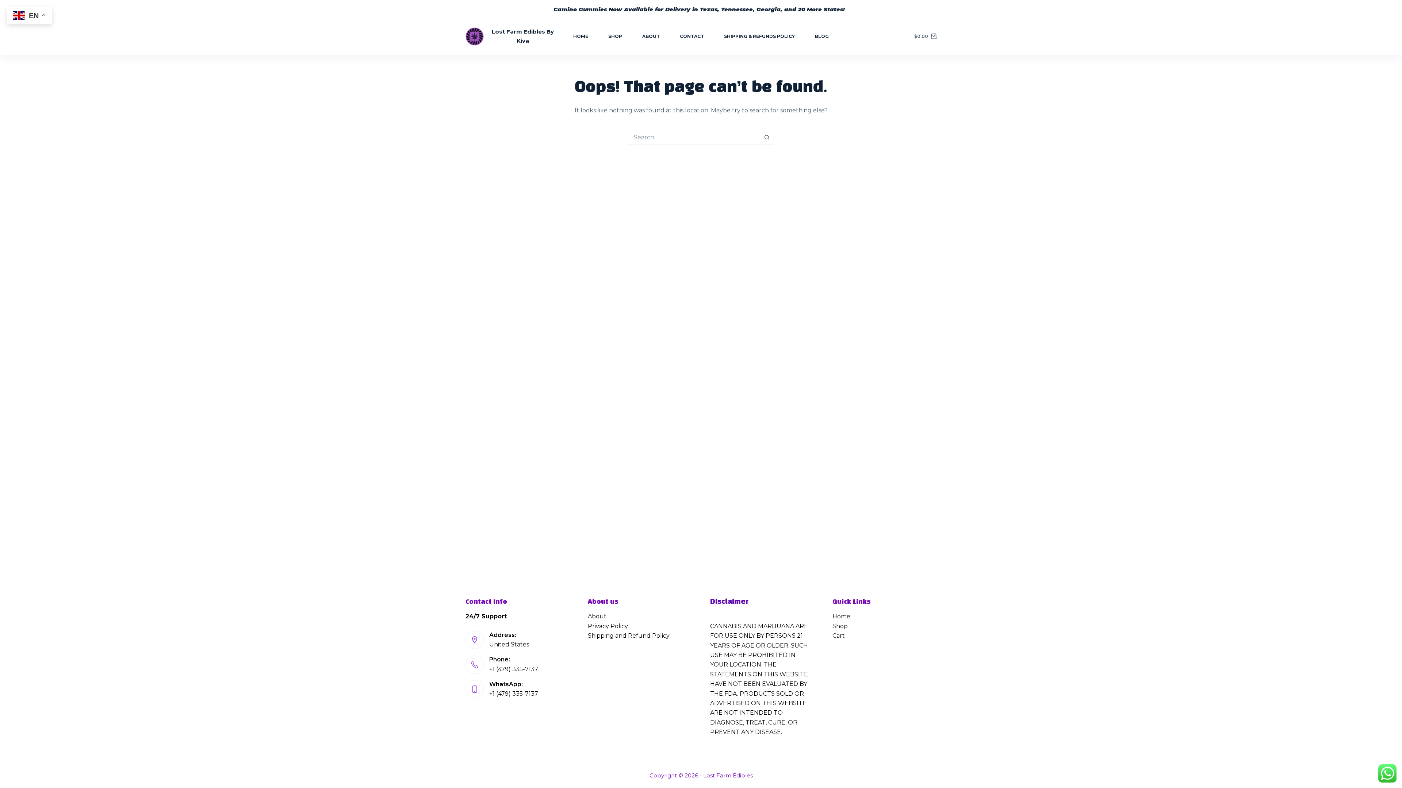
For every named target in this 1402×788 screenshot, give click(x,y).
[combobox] (694, 137)
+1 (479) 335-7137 (513, 669)
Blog (822, 36)
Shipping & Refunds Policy (759, 36)
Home (580, 36)
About (651, 36)
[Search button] (767, 137)
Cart (838, 635)
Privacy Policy (608, 626)
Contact (692, 36)
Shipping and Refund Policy (629, 635)
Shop (615, 36)
